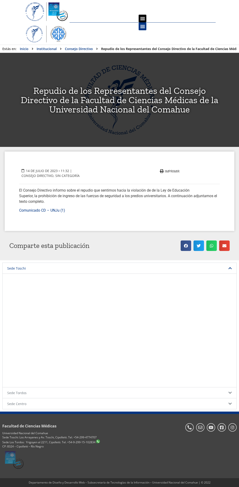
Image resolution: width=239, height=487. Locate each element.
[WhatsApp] (98, 442)
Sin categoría (67, 175)
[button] (142, 18)
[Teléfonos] (189, 427)
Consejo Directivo (37, 175)
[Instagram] (232, 427)
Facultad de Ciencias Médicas (29, 426)
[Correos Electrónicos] (200, 427)
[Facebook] (222, 427)
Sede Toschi (16, 268)
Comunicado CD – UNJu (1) (42, 210)
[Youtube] (211, 427)
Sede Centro (16, 404)
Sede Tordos (17, 393)
